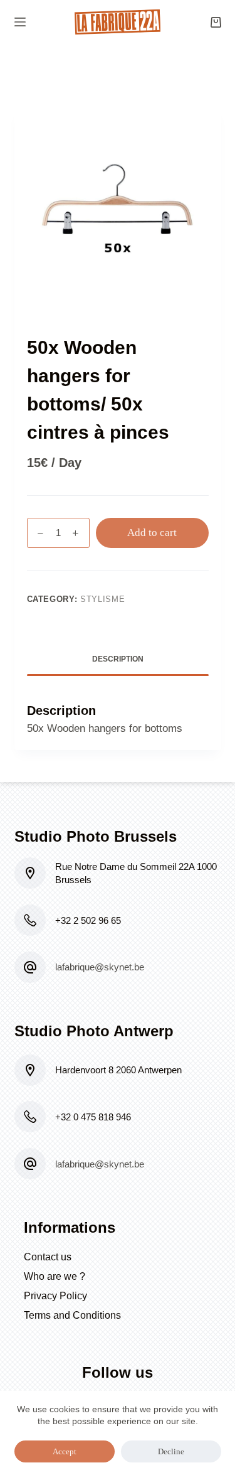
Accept (64, 1451)
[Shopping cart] (216, 22)
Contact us (47, 1257)
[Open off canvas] (20, 22)
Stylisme (102, 599)
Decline (171, 1451)
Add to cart (152, 533)
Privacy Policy (55, 1295)
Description (118, 659)
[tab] (118, 659)
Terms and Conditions (72, 1315)
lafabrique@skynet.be (99, 967)
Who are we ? (54, 1276)
